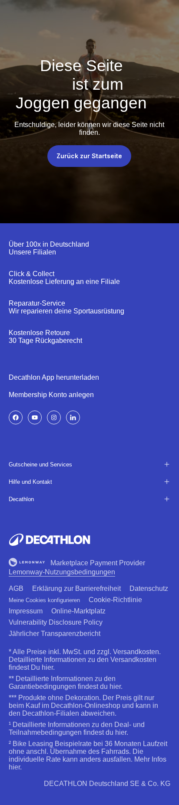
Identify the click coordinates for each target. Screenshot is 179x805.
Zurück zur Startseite (89, 156)
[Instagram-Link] (54, 417)
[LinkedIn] (73, 417)
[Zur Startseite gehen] (49, 540)
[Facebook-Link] (16, 417)
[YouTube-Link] (35, 417)
